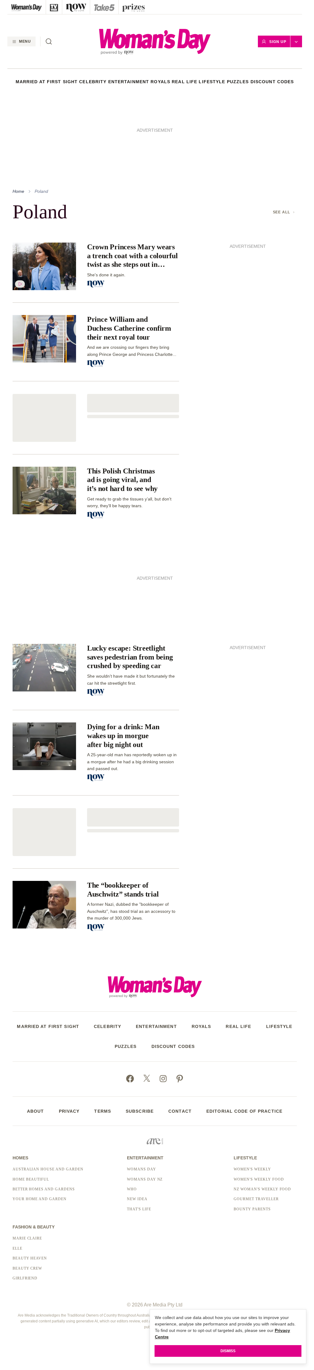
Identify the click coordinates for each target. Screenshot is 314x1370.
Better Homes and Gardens (44, 1189)
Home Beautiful (31, 1179)
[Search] (49, 41)
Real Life (184, 81)
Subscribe (140, 1111)
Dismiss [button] (228, 1351)
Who (132, 1189)
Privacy (69, 1111)
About (35, 1111)
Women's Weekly (252, 1169)
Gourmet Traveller (256, 1199)
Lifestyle (212, 81)
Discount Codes (272, 81)
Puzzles (238, 81)
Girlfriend (25, 1278)
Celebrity (92, 81)
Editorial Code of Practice (244, 1111)
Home (18, 191)
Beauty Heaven (30, 1258)
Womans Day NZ (145, 1179)
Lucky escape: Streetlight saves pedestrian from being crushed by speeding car (130, 657)
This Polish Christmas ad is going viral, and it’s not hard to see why (122, 480)
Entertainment (128, 81)
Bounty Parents (252, 1209)
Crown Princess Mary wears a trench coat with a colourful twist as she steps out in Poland (132, 256)
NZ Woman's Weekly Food (262, 1189)
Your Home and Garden (40, 1199)
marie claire (27, 1238)
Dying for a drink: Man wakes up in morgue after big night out (123, 736)
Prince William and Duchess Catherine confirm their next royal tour (129, 328)
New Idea (137, 1199)
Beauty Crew (27, 1268)
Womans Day (141, 1169)
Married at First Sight (47, 81)
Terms (102, 1111)
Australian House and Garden (48, 1169)
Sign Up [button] (277, 42)
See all (281, 212)
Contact (180, 1111)
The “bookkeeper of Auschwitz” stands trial (123, 889)
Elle (17, 1248)
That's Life (139, 1209)
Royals (160, 81)
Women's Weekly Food (259, 1179)
